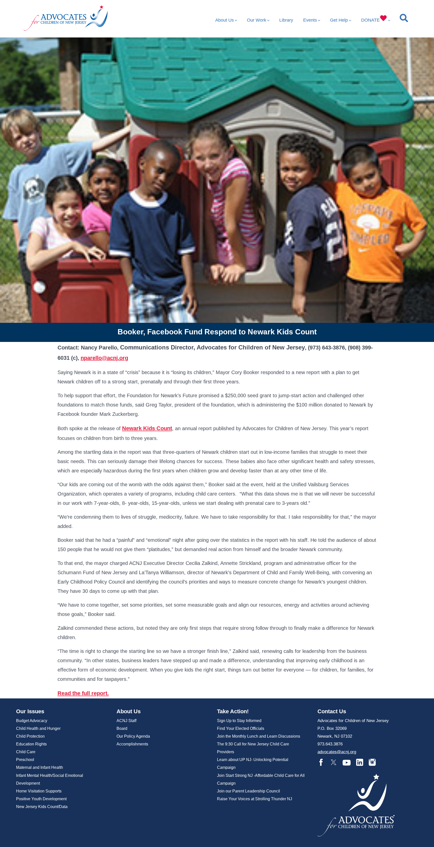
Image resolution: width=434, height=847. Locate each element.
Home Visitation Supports (39, 791)
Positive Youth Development (41, 799)
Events (310, 20)
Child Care (25, 752)
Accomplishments (132, 744)
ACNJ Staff (126, 721)
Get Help (339, 20)
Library (286, 20)
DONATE (370, 20)
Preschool (25, 759)
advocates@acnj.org (336, 751)
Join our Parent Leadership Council (248, 791)
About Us (224, 20)
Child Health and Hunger (38, 728)
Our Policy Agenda (133, 736)
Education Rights (31, 744)
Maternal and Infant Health (39, 767)
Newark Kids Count (147, 428)
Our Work (256, 20)
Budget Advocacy (31, 721)
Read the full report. (83, 693)
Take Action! (233, 711)
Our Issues (30, 711)
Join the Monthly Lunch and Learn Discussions (258, 736)
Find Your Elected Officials (240, 728)
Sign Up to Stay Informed (239, 721)
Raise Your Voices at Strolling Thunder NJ (254, 799)
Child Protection (30, 736)
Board (122, 728)
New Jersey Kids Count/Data (42, 807)
